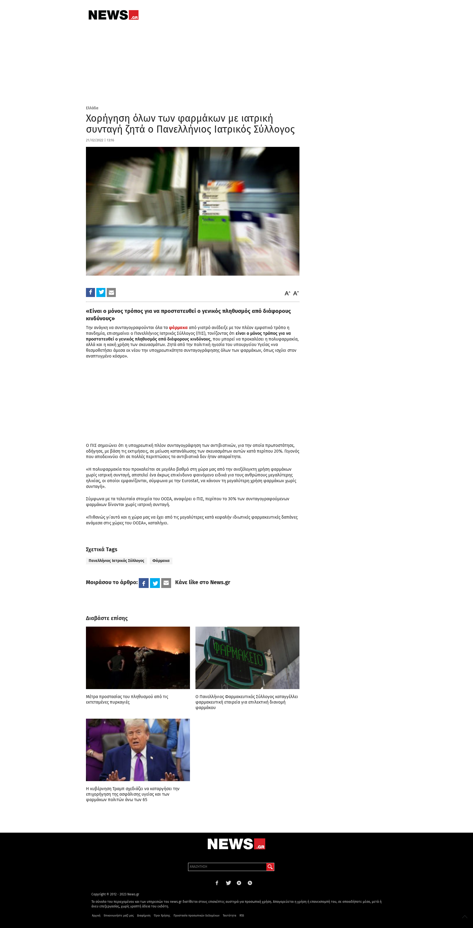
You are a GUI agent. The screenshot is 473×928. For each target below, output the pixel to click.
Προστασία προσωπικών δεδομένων (197, 915)
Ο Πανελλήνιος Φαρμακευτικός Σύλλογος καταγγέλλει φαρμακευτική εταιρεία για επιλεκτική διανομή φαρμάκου (246, 702)
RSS (242, 915)
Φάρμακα (161, 560)
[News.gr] (114, 15)
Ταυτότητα (229, 915)
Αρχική (96, 915)
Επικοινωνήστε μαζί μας (119, 915)
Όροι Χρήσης (162, 915)
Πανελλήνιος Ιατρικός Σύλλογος (116, 560)
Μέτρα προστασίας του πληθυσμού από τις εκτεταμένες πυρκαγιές (127, 699)
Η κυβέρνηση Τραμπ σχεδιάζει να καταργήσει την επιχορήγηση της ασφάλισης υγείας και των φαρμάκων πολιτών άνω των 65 (133, 794)
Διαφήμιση (144, 915)
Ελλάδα (92, 108)
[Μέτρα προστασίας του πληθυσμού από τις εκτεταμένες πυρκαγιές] (138, 658)
